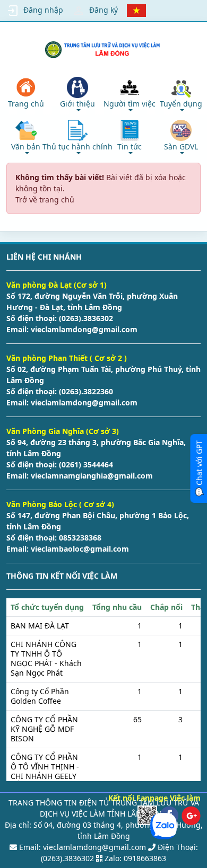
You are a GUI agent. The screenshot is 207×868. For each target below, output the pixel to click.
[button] (78, 94)
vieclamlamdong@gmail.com (83, 329)
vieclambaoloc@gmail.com (79, 549)
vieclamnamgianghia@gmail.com (91, 476)
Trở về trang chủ (44, 199)
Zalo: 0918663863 (135, 858)
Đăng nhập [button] (43, 10)
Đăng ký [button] (103, 10)
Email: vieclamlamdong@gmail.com (81, 847)
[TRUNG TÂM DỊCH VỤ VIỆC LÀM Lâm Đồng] (103, 49)
